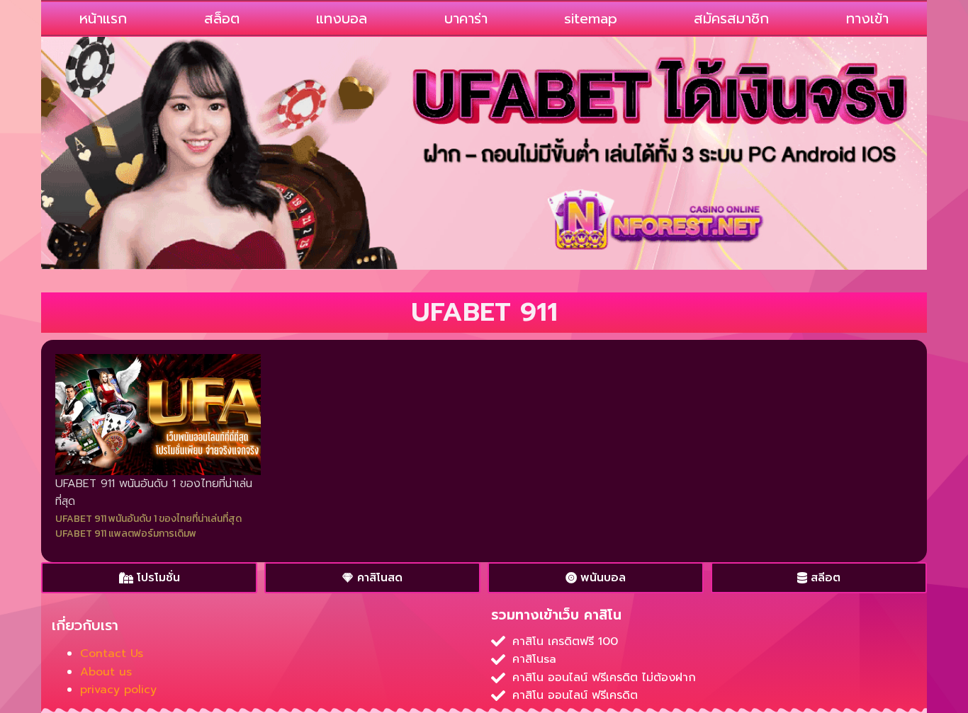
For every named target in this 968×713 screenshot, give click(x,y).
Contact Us (111, 653)
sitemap (590, 18)
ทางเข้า (867, 18)
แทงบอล (341, 18)
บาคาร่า (466, 18)
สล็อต (222, 18)
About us (106, 671)
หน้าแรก (103, 18)
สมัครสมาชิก (731, 18)
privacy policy (118, 689)
